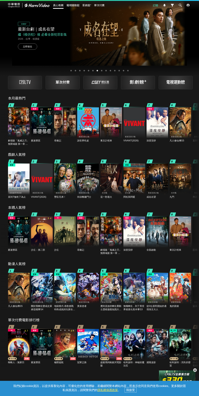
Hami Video (29, 5)
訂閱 (155, 5)
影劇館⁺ (86, 5)
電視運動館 (73, 5)
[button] (71, 70)
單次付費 (99, 5)
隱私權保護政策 (107, 390)
